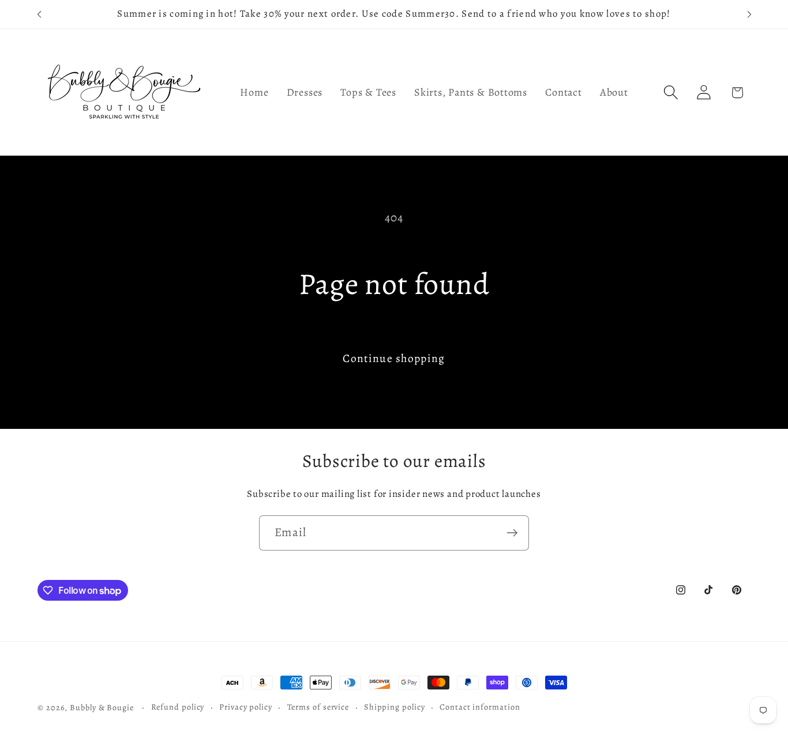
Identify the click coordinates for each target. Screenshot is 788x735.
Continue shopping (394, 358)
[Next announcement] (749, 14)
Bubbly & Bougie (102, 707)
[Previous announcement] (39, 14)
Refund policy (178, 707)
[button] (671, 92)
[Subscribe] (512, 533)
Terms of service (318, 707)
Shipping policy (394, 707)
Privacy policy (245, 707)
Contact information (480, 707)
